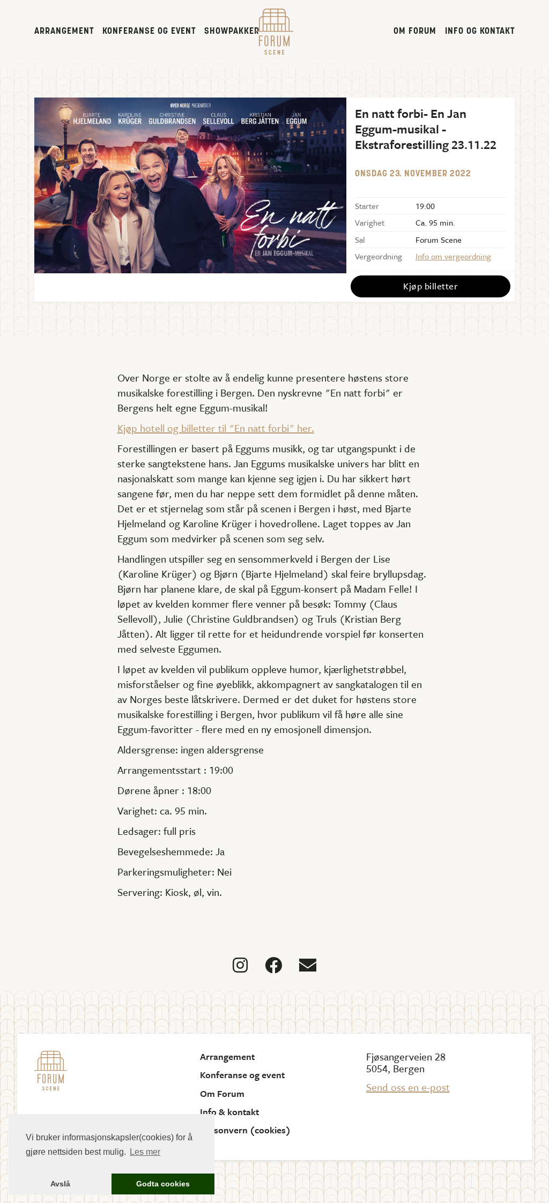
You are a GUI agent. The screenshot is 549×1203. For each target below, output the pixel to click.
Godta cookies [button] (163, 1183)
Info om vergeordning (453, 256)
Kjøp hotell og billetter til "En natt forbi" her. (215, 428)
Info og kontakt (480, 31)
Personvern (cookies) (245, 1130)
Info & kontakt (229, 1112)
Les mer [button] (145, 1151)
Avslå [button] (60, 1183)
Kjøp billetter (430, 286)
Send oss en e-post (408, 1087)
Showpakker (231, 31)
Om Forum (415, 31)
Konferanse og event (149, 31)
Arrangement (64, 31)
